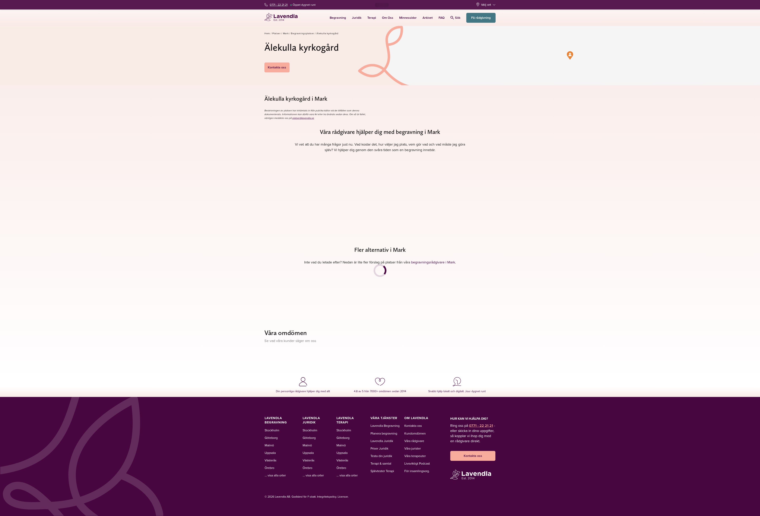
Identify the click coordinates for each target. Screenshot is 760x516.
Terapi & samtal (380, 463)
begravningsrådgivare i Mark (433, 262)
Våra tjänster (383, 418)
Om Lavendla (416, 418)
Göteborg (271, 438)
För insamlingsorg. (417, 471)
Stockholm (272, 430)
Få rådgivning (481, 17)
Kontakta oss (277, 67)
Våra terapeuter (415, 456)
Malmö (269, 445)
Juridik (356, 17)
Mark (286, 33)
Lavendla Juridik (311, 420)
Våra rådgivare (414, 441)
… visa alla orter (275, 475)
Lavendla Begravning (276, 420)
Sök (457, 17)
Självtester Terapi (382, 471)
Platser (276, 33)
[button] (570, 55)
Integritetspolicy (326, 497)
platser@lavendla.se (303, 118)
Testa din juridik (381, 456)
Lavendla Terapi (345, 420)
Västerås (270, 460)
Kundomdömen (415, 433)
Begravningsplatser (302, 33)
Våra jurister (412, 448)
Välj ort (486, 5)
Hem (267, 33)
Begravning (338, 17)
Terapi (371, 17)
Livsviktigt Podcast (417, 463)
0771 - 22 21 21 (279, 5)
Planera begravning (383, 433)
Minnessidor (408, 17)
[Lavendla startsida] (282, 18)
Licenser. (343, 497)
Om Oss (387, 17)
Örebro (269, 468)
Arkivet (428, 17)
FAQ (442, 17)
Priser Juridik (379, 448)
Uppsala (270, 453)
